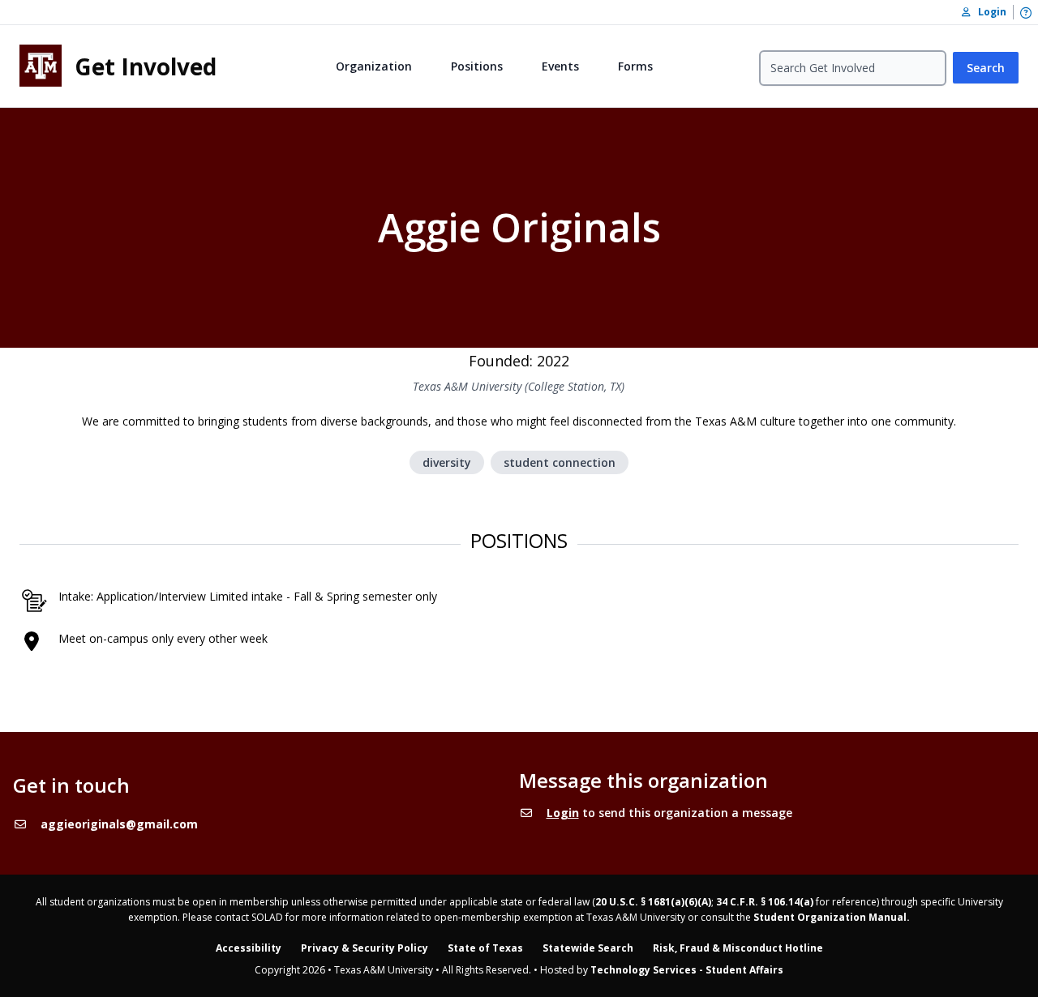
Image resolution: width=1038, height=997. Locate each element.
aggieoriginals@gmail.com (119, 824)
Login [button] (988, 12)
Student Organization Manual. (831, 917)
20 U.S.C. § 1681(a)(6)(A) (653, 902)
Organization (374, 66)
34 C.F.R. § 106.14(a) (764, 902)
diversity (446, 462)
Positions (477, 66)
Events (560, 66)
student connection (560, 462)
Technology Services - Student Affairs (686, 970)
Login (563, 812)
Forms (635, 66)
